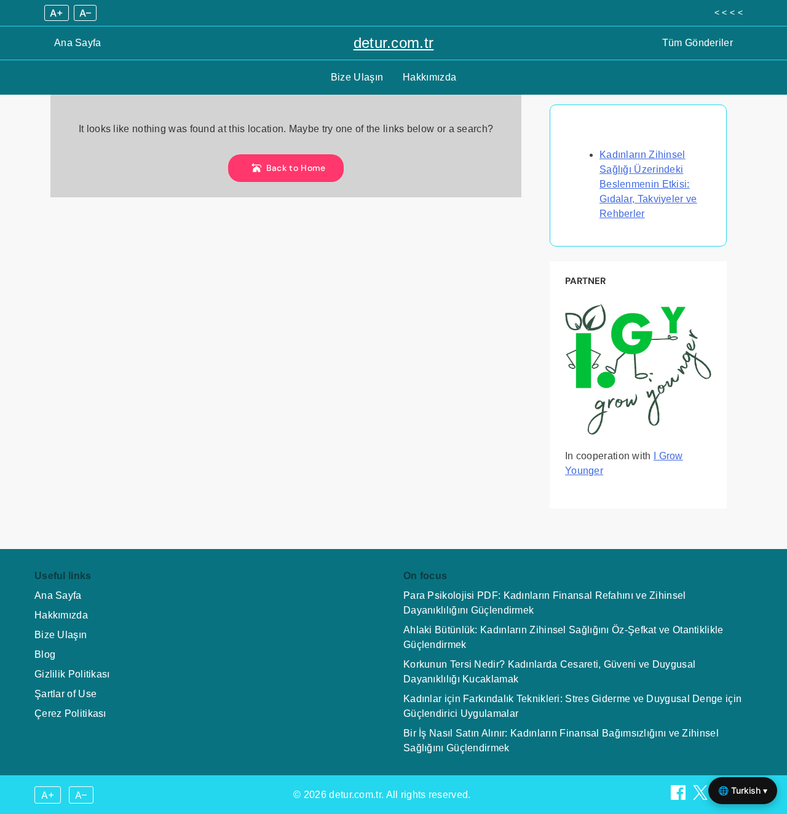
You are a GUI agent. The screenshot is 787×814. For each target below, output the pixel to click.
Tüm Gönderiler (697, 43)
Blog (44, 654)
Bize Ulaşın (357, 77)
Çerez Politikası (70, 713)
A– (85, 13)
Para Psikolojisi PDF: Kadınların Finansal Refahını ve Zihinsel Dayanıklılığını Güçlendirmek (544, 602)
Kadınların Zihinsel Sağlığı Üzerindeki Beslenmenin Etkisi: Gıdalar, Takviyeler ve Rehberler (648, 184)
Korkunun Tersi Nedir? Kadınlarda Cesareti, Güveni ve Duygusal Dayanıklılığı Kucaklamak (549, 671)
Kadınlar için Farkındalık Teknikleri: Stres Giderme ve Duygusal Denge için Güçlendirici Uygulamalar (572, 706)
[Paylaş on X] (701, 796)
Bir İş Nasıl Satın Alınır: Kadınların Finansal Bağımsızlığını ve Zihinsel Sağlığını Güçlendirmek (561, 740)
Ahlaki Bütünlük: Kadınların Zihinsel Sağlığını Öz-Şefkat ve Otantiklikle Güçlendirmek (563, 637)
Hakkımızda (429, 77)
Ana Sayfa (77, 43)
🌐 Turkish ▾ (742, 790)
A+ (56, 13)
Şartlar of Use (65, 694)
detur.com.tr (394, 42)
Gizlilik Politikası (72, 674)
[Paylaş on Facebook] (679, 796)
